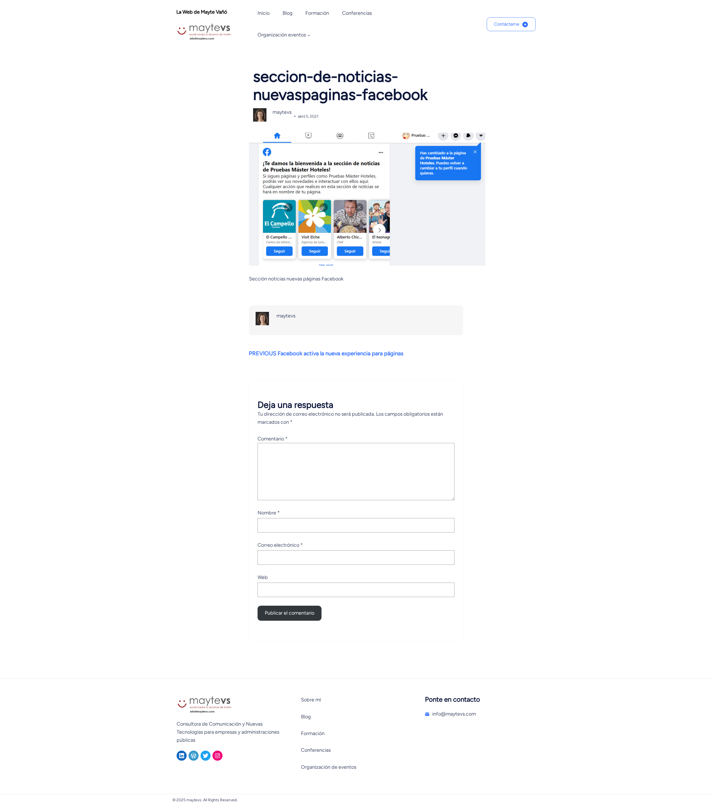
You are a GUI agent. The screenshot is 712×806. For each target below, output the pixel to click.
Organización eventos (282, 35)
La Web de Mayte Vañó (201, 12)
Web (263, 577)
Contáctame (506, 24)
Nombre (269, 513)
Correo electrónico (280, 545)
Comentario (273, 439)
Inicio (264, 13)
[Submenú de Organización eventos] (308, 35)
